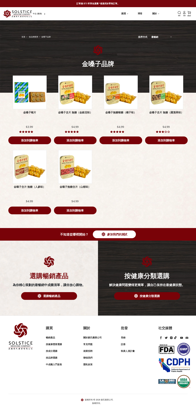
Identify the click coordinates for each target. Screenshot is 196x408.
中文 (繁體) (37, 13)
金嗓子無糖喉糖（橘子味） (120, 112)
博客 (140, 13)
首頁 (23, 37)
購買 (124, 13)
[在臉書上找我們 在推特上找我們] (160, 337)
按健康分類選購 (149, 296)
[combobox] (39, 13)
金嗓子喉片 (29, 112)
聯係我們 (88, 357)
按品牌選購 (51, 357)
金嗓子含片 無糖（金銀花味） (75, 112)
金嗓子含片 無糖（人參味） (29, 186)
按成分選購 (51, 350)
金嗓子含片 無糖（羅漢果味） (166, 112)
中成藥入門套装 (54, 364)
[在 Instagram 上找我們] (171, 337)
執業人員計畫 (128, 350)
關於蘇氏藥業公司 (92, 337)
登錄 (123, 337)
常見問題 (88, 344)
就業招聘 (88, 350)
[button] (26, 131)
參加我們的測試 (116, 234)
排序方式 (142, 36)
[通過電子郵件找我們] (186, 337)
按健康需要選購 (54, 344)
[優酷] (181, 337)
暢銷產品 (50, 337)
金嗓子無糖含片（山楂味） (75, 186)
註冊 (123, 344)
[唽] (166, 337)
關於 (155, 13)
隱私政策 (88, 364)
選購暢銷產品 (51, 296)
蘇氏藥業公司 (107, 399)
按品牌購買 (33, 37)
